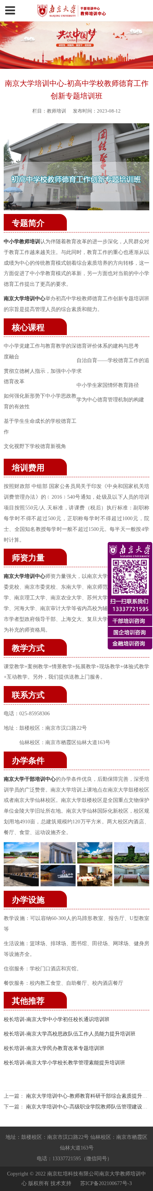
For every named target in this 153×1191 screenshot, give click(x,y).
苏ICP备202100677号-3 (106, 1183)
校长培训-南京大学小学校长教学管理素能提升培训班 (64, 1062)
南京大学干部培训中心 (30, 779)
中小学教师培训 (22, 241)
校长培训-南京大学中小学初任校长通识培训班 (57, 1019)
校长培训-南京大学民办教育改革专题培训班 (54, 1048)
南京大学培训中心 (24, 576)
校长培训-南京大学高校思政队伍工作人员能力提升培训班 (70, 1034)
